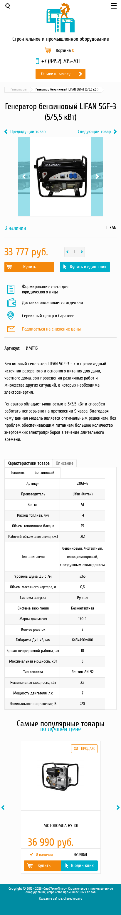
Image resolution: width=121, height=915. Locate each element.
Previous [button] (4, 807)
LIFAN (111, 227)
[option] (60, 807)
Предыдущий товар (28, 131)
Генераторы (19, 89)
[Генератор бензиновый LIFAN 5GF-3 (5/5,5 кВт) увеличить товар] (60, 176)
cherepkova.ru (72, 898)
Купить (29, 267)
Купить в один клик (88, 267)
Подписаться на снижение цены (51, 329)
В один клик (82, 865)
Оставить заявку (55, 74)
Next (97, 156)
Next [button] (119, 807)
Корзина (65, 50)
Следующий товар (94, 131)
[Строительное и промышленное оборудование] (60, 17)
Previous (24, 156)
